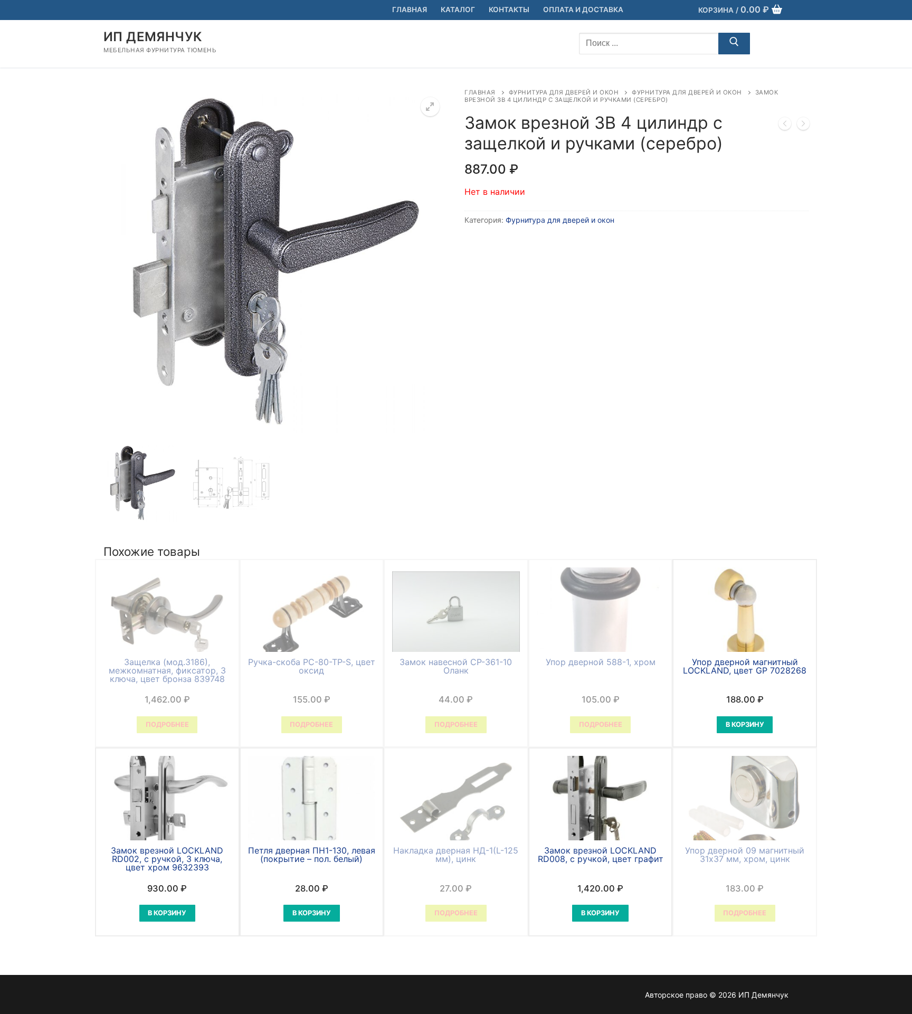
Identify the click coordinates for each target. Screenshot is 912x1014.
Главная (480, 92)
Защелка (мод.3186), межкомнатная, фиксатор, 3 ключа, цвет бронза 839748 (167, 670)
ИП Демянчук (152, 36)
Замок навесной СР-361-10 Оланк (456, 666)
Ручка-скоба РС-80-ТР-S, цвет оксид (311, 666)
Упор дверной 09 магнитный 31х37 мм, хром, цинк (744, 854)
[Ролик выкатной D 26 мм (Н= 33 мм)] (784, 125)
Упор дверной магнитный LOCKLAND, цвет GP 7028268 (744, 666)
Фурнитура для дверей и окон (564, 92)
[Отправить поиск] (734, 44)
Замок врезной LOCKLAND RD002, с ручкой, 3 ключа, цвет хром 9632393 (167, 859)
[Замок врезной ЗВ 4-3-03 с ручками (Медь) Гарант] (803, 125)
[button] (430, 106)
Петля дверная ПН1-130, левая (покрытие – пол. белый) (311, 854)
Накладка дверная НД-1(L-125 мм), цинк (455, 854)
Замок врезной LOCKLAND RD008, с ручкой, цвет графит (600, 854)
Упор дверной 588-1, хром (601, 662)
